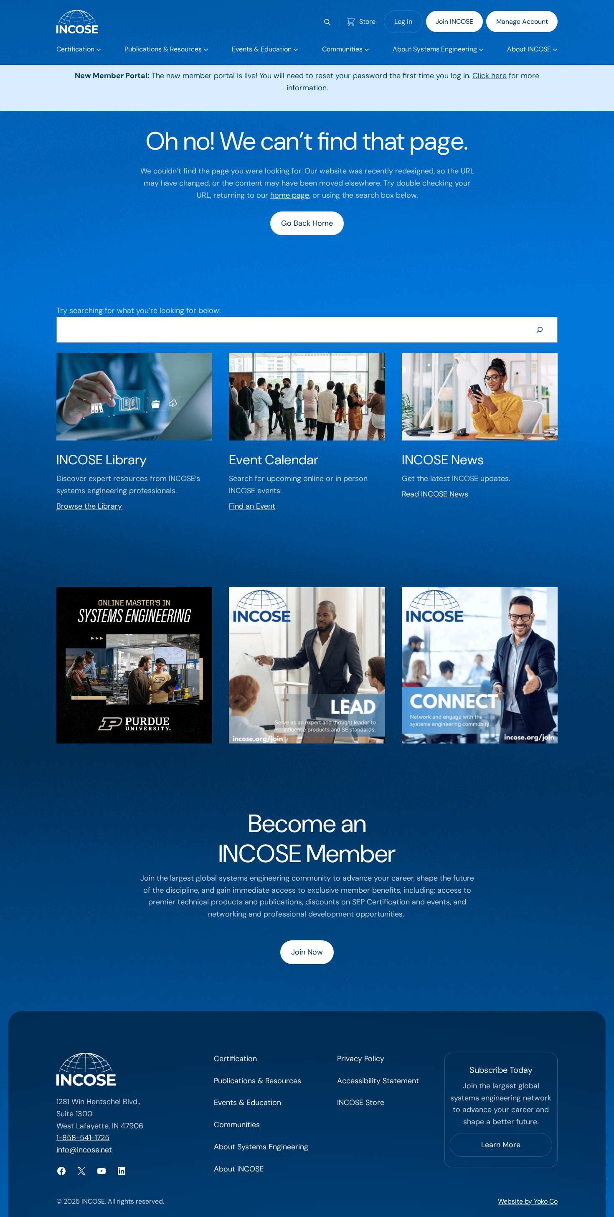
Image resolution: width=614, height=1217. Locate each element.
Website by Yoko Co (528, 1201)
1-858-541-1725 (82, 1138)
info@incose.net (84, 1150)
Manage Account (522, 21)
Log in (403, 21)
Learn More (500, 1145)
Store (367, 21)
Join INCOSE (454, 21)
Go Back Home (307, 223)
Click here (489, 76)
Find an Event (252, 506)
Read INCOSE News (435, 494)
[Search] (540, 330)
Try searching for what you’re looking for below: (138, 311)
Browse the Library (89, 506)
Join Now (307, 952)
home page (289, 195)
